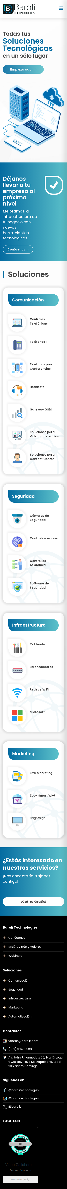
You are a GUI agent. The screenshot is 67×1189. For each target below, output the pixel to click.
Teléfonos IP (39, 342)
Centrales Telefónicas (39, 321)
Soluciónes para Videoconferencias (44, 434)
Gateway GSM (41, 409)
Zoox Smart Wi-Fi (43, 796)
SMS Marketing (41, 773)
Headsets (37, 387)
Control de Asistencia (38, 563)
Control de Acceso (44, 538)
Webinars (15, 956)
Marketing (15, 1007)
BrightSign (37, 818)
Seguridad (15, 989)
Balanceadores (41, 667)
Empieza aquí (21, 69)
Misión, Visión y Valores (24, 947)
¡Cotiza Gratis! (33, 901)
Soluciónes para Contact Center (42, 457)
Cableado (37, 644)
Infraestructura (19, 998)
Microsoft (37, 712)
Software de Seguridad (39, 585)
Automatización (19, 1016)
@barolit (14, 1106)
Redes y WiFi (39, 689)
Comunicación (18, 980)
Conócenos (16, 249)
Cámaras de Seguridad (39, 518)
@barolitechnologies (23, 1090)
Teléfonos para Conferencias (41, 366)
